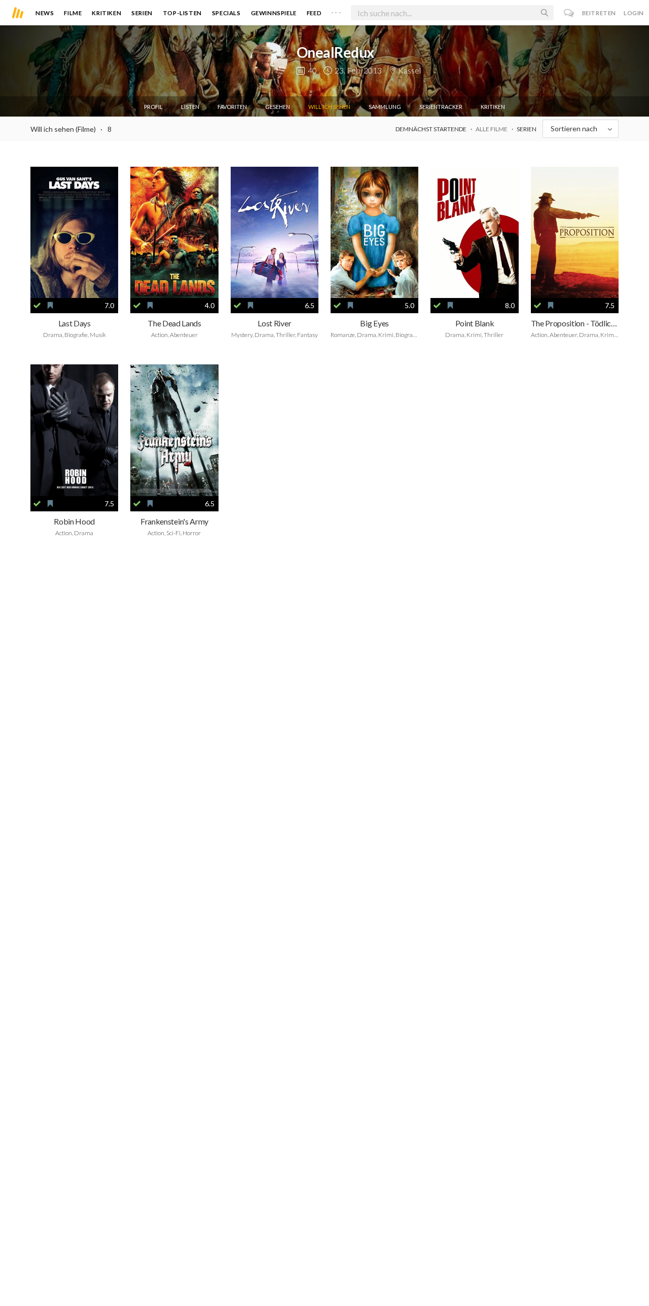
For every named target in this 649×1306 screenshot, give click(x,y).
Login (634, 13)
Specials (226, 13)
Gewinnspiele (274, 13)
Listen (190, 106)
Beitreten (599, 13)
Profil (153, 106)
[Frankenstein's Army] (174, 430)
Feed (314, 13)
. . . (336, 11)
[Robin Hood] (74, 430)
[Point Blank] (474, 232)
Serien (142, 13)
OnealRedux (335, 52)
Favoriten (232, 106)
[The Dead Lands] (174, 232)
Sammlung (385, 106)
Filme (73, 13)
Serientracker (440, 106)
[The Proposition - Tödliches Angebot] (575, 232)
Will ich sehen (329, 106)
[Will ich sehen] (50, 305)
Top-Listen (182, 13)
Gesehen (277, 106)
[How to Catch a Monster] (274, 232)
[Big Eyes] (374, 232)
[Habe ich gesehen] (37, 305)
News (44, 13)
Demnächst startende (430, 129)
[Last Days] (74, 232)
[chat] (569, 13)
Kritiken (106, 13)
